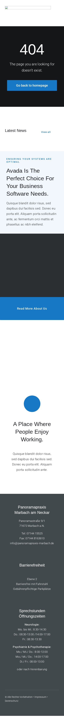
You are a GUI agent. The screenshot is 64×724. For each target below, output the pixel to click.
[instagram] (24, 707)
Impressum (40, 697)
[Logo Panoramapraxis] (28, 7)
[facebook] (6, 707)
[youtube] (18, 707)
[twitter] (12, 707)
